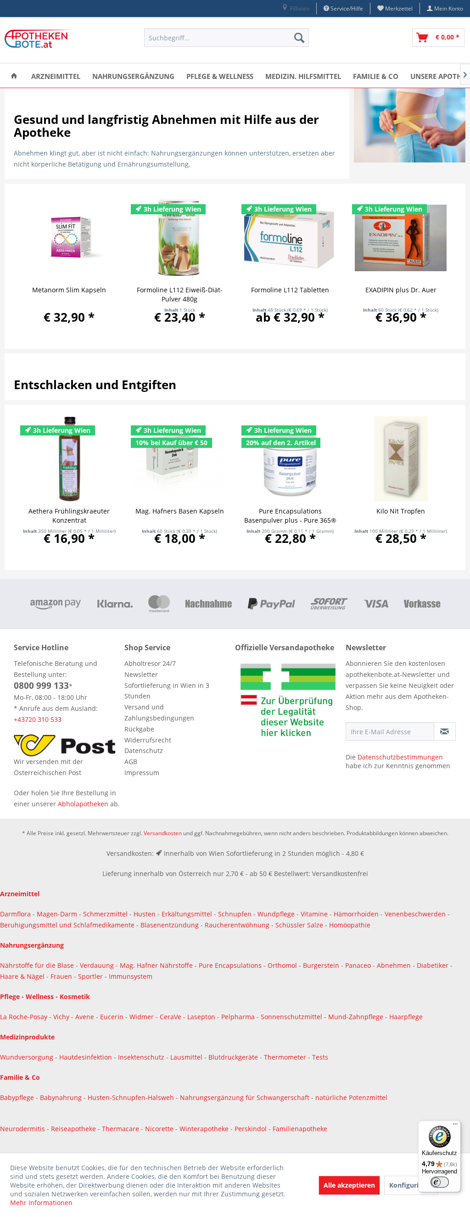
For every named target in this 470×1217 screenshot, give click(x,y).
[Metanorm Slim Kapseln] (69, 237)
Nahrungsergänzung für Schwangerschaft (244, 1097)
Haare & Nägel (22, 976)
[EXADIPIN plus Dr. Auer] (400, 237)
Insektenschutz (142, 1057)
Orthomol (283, 965)
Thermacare (121, 1128)
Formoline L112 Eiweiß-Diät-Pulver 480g (180, 294)
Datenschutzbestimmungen (400, 757)
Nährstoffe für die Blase (37, 965)
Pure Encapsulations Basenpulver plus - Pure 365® (290, 516)
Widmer (142, 1016)
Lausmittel (187, 1057)
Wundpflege (276, 914)
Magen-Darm (57, 914)
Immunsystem (130, 976)
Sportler (91, 976)
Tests (320, 1057)
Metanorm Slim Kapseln (69, 289)
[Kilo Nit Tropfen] (400, 459)
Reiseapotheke (74, 1128)
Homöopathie (349, 925)
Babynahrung (62, 1097)
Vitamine (314, 914)
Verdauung (98, 965)
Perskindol (252, 1128)
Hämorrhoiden (356, 914)
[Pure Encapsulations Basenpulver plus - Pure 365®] (290, 459)
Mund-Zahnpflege (356, 1016)
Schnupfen (235, 914)
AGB (130, 761)
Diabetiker (433, 965)
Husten (145, 914)
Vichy (62, 1016)
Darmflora (16, 914)
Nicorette (160, 1128)
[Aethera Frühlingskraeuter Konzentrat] (69, 459)
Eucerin (112, 1016)
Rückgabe (139, 729)
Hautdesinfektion (86, 1057)
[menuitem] (295, 8)
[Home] (14, 75)
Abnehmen (395, 965)
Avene (85, 1016)
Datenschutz (143, 750)
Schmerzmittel (106, 914)
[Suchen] (299, 37)
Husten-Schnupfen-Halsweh (132, 1097)
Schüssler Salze (299, 925)
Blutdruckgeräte (234, 1057)
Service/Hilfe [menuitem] (346, 8)
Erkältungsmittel (187, 914)
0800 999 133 (41, 686)
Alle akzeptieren (349, 1185)
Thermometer (286, 1057)
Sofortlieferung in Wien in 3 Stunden (166, 691)
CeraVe (171, 1016)
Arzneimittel (19, 893)
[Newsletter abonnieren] (445, 731)
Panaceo (359, 965)
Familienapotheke (300, 1128)
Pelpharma (239, 1016)
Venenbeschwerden (415, 914)
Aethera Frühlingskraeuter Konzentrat (69, 516)
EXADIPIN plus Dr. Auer (400, 289)
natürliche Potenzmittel (351, 1097)
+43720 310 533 (38, 719)
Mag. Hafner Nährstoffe (156, 965)
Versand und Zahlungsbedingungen (159, 712)
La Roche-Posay (23, 1016)
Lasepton (202, 1016)
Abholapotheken (83, 803)
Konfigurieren (411, 1185)
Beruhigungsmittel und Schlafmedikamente (67, 925)
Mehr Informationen (41, 1202)
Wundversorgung (27, 1057)
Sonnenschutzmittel (292, 1016)
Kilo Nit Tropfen (400, 511)
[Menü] (455, 1126)
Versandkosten (163, 833)
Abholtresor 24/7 (150, 663)
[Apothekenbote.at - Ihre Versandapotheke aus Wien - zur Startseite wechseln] (39, 39)
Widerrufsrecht (147, 740)
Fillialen (299, 8)
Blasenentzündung (169, 925)
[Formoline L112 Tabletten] (290, 237)
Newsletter (141, 674)
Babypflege (18, 1097)
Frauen (62, 976)
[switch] (440, 1182)
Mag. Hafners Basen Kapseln (179, 511)
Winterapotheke (204, 1128)
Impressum (141, 772)
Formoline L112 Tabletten (290, 289)
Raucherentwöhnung (237, 925)
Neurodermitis (23, 1128)
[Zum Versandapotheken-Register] (288, 702)
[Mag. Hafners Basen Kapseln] (179, 459)
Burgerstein (322, 965)
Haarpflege (407, 1016)
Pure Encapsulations (230, 965)
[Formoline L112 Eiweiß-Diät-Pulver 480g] (179, 237)
